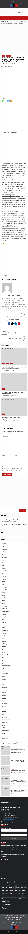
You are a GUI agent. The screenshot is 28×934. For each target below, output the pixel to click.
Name (4, 455)
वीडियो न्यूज (9, 3)
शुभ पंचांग (3, 717)
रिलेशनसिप (4, 700)
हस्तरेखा (3, 733)
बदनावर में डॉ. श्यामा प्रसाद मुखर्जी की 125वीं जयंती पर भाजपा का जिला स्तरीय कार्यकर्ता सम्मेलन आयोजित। (13, 520)
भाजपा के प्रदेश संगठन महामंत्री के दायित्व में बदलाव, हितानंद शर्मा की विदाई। (14, 525)
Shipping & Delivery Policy (13, 921)
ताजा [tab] (3, 743)
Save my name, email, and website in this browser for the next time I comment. (12, 469)
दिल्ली (3, 619)
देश (2, 627)
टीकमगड (3, 606)
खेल (2, 573)
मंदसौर (3, 671)
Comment (5, 436)
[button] (2, 17)
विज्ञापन (3, 706)
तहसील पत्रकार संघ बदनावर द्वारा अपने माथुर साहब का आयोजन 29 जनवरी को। (13, 855)
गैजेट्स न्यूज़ (4, 579)
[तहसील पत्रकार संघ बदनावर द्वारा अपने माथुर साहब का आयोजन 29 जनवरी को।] (14, 382)
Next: (15, 338)
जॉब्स (3, 600)
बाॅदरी (3, 649)
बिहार (3, 657)
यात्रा (3, 681)
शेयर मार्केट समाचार (5, 719)
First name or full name (6, 828)
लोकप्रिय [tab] (8, 743)
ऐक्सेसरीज (4, 557)
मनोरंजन (3, 676)
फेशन (3, 638)
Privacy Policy (14, 924)
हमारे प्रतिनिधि (4, 730)
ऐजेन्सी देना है (7, 917)
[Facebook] (6, 101)
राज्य (3, 692)
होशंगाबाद (3, 738)
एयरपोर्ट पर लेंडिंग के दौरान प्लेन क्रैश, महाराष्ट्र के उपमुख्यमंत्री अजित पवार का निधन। (18, 782)
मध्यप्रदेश (11, 363)
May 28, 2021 (13, 63)
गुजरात (3, 576)
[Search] (26, 17)
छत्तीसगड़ (3, 592)
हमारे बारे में (3, 915)
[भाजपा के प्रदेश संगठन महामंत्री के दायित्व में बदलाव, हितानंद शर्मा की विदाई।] (5, 757)
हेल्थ (2, 736)
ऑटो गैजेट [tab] (15, 743)
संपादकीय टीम (21, 3)
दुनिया (3, 622)
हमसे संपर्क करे (22, 915)
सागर (3, 725)
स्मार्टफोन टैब (4, 728)
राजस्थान (3, 690)
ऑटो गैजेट (4, 560)
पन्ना (3, 633)
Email (16, 455)
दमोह (3, 616)
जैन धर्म (3, 598)
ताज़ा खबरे (7, 363)
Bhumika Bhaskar (6, 63)
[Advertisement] (14, 39)
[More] (11, 101)
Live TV (16, 3)
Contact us (17, 919)
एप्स (2, 554)
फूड (2, 635)
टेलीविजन (3, 608)
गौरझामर (3, 581)
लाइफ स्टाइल (4, 703)
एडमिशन (3, 552)
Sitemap (13, 917)
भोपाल (3, 668)
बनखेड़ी (3, 644)
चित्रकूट (3, 587)
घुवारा (3, 584)
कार (2, 562)
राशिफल (3, 695)
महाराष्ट (3, 679)
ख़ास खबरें (3, 363)
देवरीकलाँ (3, 625)
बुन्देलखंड (3, 663)
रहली (3, 684)
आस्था (3, 543)
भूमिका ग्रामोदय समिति (6, 665)
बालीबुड (3, 646)
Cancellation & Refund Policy (8, 922)
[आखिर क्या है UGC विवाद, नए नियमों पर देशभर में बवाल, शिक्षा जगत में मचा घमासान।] (5, 787)
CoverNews (11, 931)
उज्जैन (3, 546)
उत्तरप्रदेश (4, 549)
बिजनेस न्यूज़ (4, 654)
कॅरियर (3, 565)
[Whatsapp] (3, 101)
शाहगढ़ (3, 714)
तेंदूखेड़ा (3, 614)
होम (5, 3)
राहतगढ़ (3, 698)
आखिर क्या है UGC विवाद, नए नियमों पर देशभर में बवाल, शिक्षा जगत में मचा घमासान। (18, 792)
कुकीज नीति (16, 915)
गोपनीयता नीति (10, 915)
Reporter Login (10, 919)
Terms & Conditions (20, 922)
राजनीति (3, 687)
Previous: (13, 333)
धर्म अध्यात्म (4, 630)
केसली (3, 568)
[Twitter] (8, 101)
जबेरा (3, 595)
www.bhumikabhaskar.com (8, 819)
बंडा (2, 641)
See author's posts (14, 319)
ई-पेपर (13, 3)
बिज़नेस (3, 652)
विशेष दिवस (4, 709)
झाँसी (3, 603)
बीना (2, 660)
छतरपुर (3, 589)
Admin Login (19, 917)
